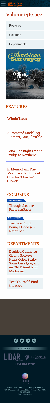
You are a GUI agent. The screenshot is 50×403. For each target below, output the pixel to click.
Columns (15, 35)
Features (15, 25)
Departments (18, 44)
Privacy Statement (25, 394)
